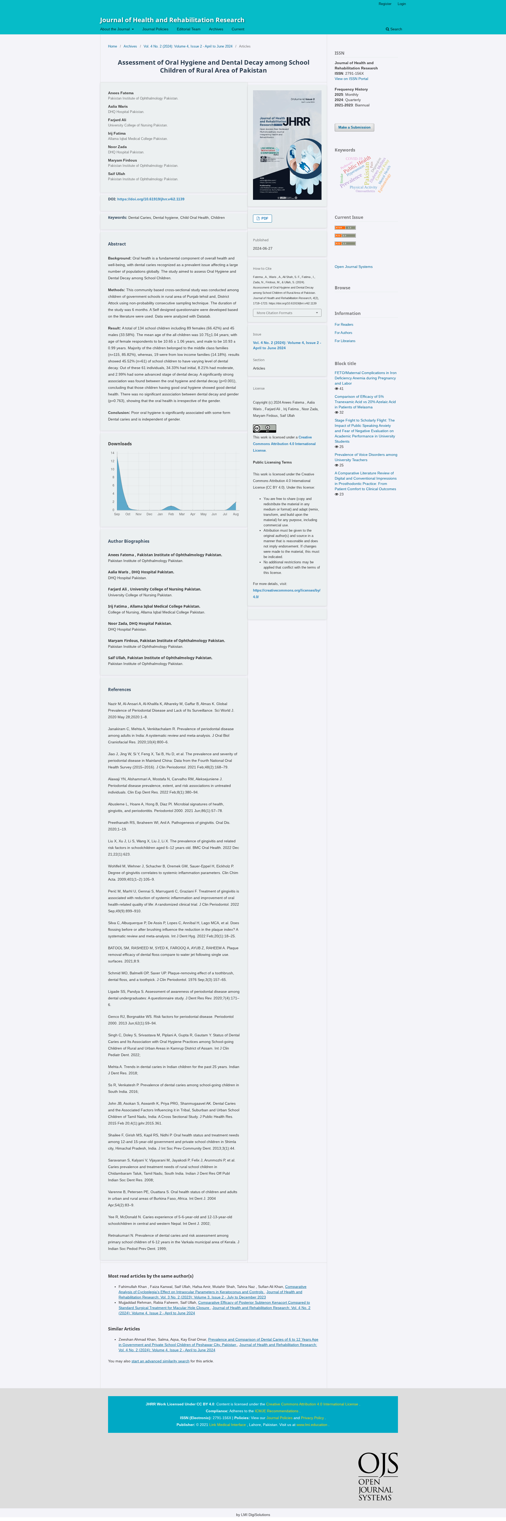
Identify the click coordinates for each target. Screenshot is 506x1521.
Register (385, 4)
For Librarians (345, 341)
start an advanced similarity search (160, 1361)
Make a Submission (354, 127)
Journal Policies (155, 29)
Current (238, 29)
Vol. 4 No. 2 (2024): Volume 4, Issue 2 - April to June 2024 (188, 46)
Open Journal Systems (354, 266)
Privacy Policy (313, 1418)
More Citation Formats (274, 312)
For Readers (344, 325)
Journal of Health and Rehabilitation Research (172, 19)
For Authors (343, 333)
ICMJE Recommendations (277, 1411)
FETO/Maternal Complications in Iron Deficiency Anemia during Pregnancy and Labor (366, 378)
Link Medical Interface (228, 1425)
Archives (216, 29)
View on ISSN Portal (351, 79)
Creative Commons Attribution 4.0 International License (284, 443)
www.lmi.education (312, 1425)
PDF (264, 218)
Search (395, 29)
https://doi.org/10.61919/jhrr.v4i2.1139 (150, 199)
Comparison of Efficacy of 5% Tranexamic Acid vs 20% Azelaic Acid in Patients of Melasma (365, 401)
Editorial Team (189, 29)
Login (402, 4)
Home (112, 46)
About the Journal (115, 29)
